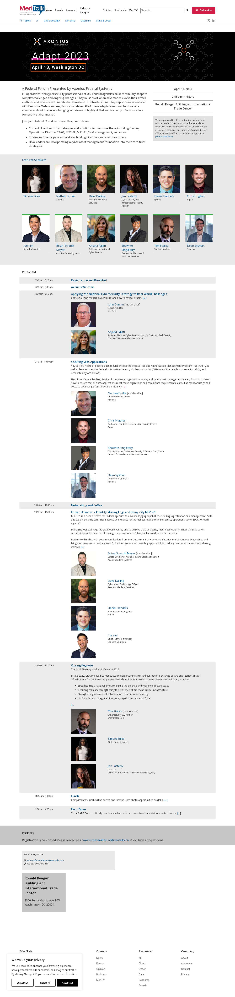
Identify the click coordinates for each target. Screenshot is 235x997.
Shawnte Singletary (120, 448)
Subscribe (206, 10)
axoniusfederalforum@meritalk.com (106, 840)
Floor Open (78, 809)
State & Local (103, 20)
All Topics (25, 20)
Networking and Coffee (86, 505)
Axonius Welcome (83, 287)
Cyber (142, 968)
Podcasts (120, 10)
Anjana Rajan (97, 246)
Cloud (142, 963)
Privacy (185, 974)
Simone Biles (32, 196)
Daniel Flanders (164, 196)
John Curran (116, 304)
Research (71, 10)
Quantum (86, 20)
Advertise (186, 963)
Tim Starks (161, 246)
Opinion (107, 10)
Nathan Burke (65, 196)
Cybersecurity (52, 20)
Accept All (67, 982)
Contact (185, 968)
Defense (70, 20)
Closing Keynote (82, 665)
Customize (23, 982)
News (48, 10)
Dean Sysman (196, 246)
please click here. (164, 136)
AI (37, 20)
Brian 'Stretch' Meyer (121, 553)
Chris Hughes (196, 196)
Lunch (75, 796)
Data (141, 974)
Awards (143, 985)
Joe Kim (28, 246)
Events (59, 10)
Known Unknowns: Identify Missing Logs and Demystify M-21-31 (113, 512)
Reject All (45, 982)
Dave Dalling (97, 196)
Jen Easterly (129, 196)
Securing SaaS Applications (89, 362)
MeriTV (133, 10)
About (184, 957)
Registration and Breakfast (89, 280)
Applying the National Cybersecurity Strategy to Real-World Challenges (119, 294)
